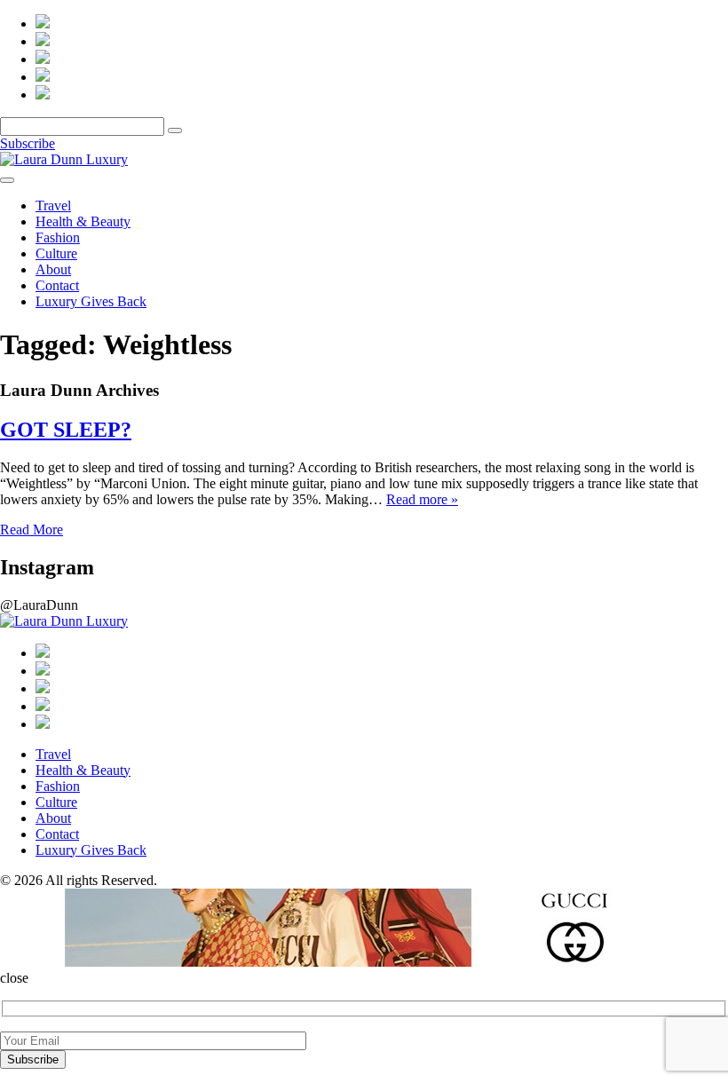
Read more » (422, 499)
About (53, 269)
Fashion (58, 237)
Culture (56, 253)
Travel (53, 205)
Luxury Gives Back (91, 301)
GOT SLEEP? (65, 429)
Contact (57, 285)
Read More (31, 529)
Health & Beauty (83, 221)
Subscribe (27, 143)
